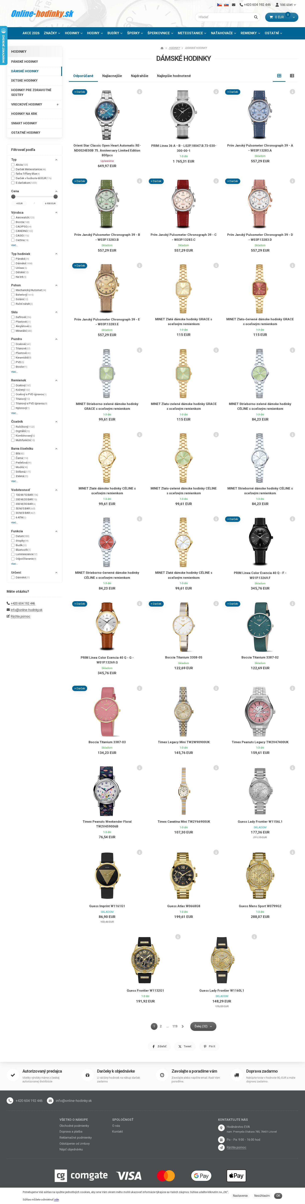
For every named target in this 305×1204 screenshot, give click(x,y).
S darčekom (26, 182)
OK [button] (278, 1195)
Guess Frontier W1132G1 (145, 990)
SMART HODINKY (24, 123)
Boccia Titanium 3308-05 (183, 657)
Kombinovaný (25, 435)
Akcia (22, 164)
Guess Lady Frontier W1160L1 (221, 990)
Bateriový (25, 294)
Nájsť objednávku (71, 1149)
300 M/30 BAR (26, 503)
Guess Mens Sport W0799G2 (260, 906)
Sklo (14, 312)
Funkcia (17, 531)
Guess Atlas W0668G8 (183, 906)
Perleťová (24, 462)
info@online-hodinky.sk (26, 610)
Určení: (16, 572)
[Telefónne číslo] (10, 1100)
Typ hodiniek (20, 254)
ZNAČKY (50, 33)
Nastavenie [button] (240, 1195)
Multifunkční (25, 440)
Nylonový (23, 408)
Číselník (17, 421)
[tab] (279, 76)
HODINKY (72, 33)
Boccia (22, 222)
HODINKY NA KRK (24, 114)
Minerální (24, 330)
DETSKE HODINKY (24, 80)
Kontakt (117, 1131)
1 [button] (155, 1027)
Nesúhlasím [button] (262, 1195)
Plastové (23, 321)
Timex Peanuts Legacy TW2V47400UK (260, 742)
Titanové (23, 348)
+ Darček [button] (79, 91)
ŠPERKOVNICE (159, 33)
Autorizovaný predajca (42, 1071)
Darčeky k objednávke (116, 1071)
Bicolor (21, 366)
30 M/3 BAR (25, 512)
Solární (22, 299)
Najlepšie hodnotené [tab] (174, 76)
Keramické (23, 357)
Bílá (20, 453)
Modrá (22, 467)
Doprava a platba (71, 1131)
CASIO (22, 235)
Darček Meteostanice (31, 169)
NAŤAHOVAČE (222, 33)
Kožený (23, 389)
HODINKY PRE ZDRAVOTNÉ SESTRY (31, 92)
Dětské (22, 272)
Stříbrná (23, 471)
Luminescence (26, 554)
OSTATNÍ (272, 33)
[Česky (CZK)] (219, 5)
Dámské (24, 263)
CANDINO (24, 230)
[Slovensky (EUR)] (226, 5)
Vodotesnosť (20, 490)
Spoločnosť (122, 1120)
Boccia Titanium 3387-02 (260, 657)
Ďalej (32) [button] (201, 1026)
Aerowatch (25, 217)
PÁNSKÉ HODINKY (24, 62)
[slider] (13, 197)
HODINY (93, 33)
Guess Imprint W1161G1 (107, 906)
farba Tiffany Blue (28, 173)
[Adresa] (221, 1127)
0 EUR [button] (282, 17)
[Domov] (43, 13)
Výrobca (17, 212)
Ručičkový (25, 426)
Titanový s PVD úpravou (31, 403)
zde (56, 1199)
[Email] (233, 5)
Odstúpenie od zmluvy (75, 1143)
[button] (293, 17)
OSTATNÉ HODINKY (25, 133)
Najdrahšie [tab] (139, 76)
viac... (14, 245)
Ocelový (23, 385)
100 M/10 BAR (27, 494)
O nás (116, 1126)
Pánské (22, 258)
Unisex (21, 267)
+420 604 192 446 (23, 603)
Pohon (16, 285)
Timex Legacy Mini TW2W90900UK (184, 742)
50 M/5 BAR (25, 508)
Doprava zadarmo (262, 1071)
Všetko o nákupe (74, 1120)
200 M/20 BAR (26, 499)
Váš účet (286, 5)
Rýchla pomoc (20, 616)
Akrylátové (24, 326)
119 (174, 1026)
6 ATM (21, 517)
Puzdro (16, 339)
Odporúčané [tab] (83, 76)
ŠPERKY (133, 33)
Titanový (23, 398)
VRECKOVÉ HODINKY (26, 104)
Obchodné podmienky (74, 1126)
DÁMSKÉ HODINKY (25, 71)
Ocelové (23, 344)
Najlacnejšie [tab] (112, 76)
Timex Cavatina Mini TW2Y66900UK (183, 821)
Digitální (23, 431)
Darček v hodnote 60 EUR (34, 178)
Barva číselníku (22, 448)
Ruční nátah (24, 303)
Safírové (23, 317)
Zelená (22, 476)
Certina (22, 240)
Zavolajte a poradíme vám (194, 1071)
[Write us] (221, 1147)
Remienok (18, 380)
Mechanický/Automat (31, 290)
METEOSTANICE (190, 33)
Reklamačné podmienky (76, 1137)
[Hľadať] (256, 17)
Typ (14, 160)
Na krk (21, 276)
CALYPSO (24, 226)
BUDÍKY (113, 33)
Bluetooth (23, 549)
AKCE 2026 (31, 33)
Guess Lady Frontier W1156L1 (260, 821)
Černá (22, 458)
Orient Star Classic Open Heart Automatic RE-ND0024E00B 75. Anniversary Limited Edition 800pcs (107, 150)
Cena (15, 191)
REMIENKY (249, 33)
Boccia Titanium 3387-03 (107, 742)
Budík (21, 545)
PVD (20, 362)
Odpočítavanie (26, 558)
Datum (22, 536)
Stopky (22, 540)
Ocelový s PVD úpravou (31, 394)
